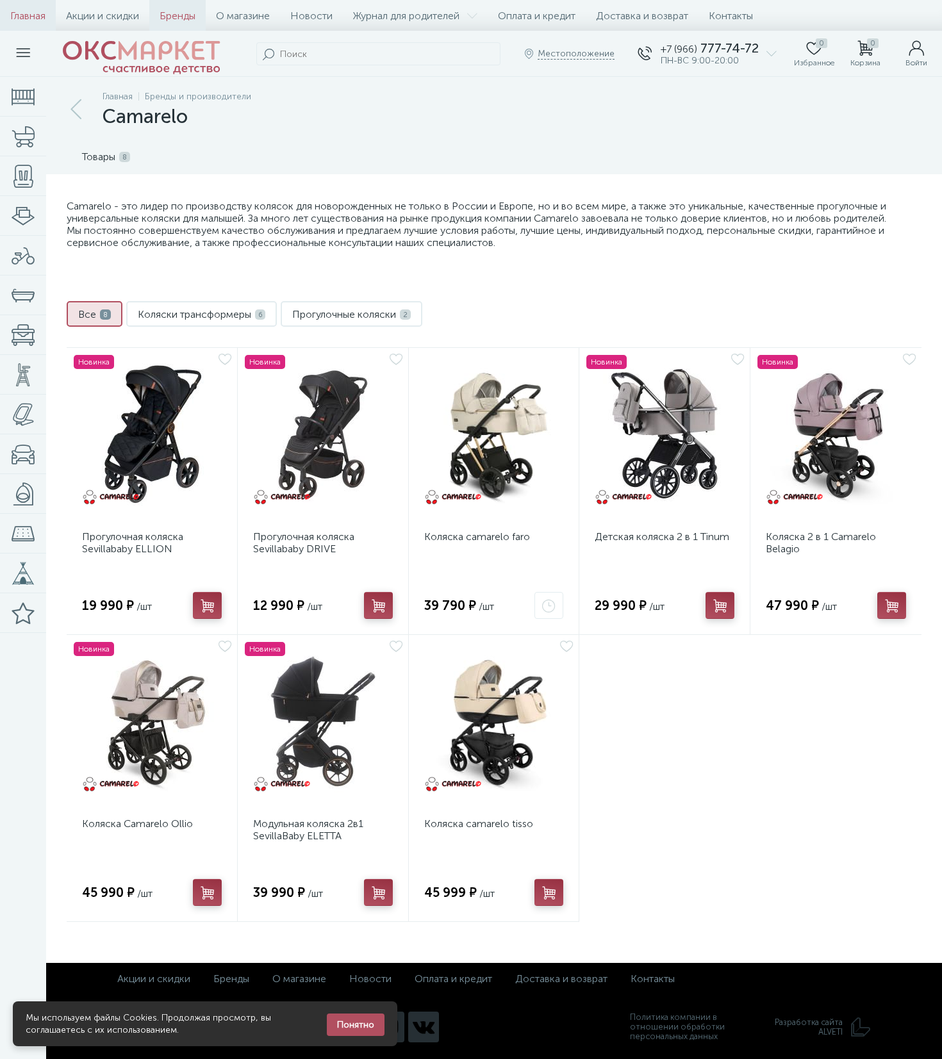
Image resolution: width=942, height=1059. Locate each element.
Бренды (177, 16)
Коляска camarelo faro (477, 536)
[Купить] (207, 605)
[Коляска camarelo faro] (494, 434)
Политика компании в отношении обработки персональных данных (677, 1026)
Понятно (355, 1024)
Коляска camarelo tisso (478, 823)
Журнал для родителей (406, 16)
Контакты (731, 16)
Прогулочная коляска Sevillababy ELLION (132, 542)
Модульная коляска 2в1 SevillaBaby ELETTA (308, 829)
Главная (27, 16)
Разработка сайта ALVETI (809, 1027)
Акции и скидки (102, 16)
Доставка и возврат (642, 16)
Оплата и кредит (536, 16)
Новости (311, 16)
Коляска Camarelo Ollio (137, 823)
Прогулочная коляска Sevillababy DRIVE (303, 542)
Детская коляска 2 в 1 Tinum (662, 536)
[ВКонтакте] (423, 1027)
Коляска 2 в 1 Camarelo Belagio (821, 542)
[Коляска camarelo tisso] (494, 721)
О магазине (243, 16)
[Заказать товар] (548, 605)
